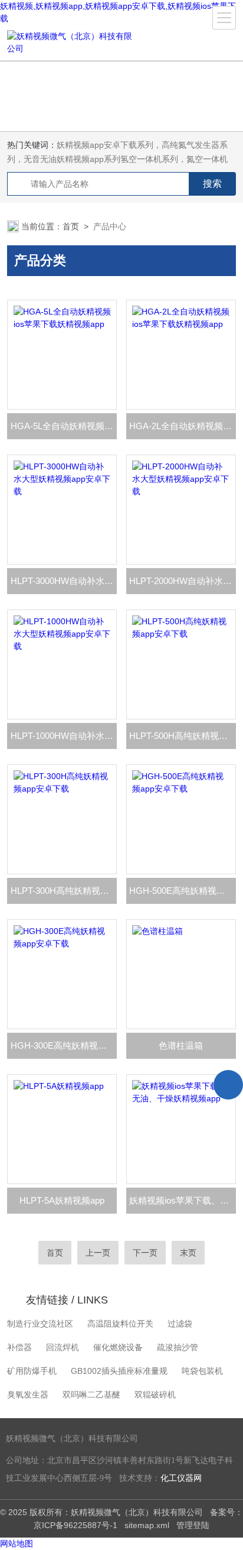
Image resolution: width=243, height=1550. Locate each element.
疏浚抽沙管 (177, 1347)
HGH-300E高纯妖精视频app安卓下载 (64, 1045)
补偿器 (19, 1347)
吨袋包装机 (202, 1371)
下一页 (145, 1252)
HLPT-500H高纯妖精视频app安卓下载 (182, 736)
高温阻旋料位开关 (120, 1323)
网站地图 (16, 1543)
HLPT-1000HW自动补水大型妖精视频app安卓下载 (64, 736)
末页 (188, 1252)
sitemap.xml (146, 1525)
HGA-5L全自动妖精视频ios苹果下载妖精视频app (64, 426)
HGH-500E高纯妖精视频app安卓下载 (182, 891)
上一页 (98, 1252)
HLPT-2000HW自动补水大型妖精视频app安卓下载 (182, 581)
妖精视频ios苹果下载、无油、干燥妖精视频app (182, 1200)
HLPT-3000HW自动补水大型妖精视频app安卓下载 (64, 581)
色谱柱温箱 (181, 1045)
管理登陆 (192, 1525)
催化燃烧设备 (118, 1347)
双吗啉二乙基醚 (91, 1394)
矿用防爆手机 (32, 1371)
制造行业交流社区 (40, 1323)
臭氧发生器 (27, 1394)
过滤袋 (180, 1323)
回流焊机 (62, 1347)
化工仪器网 (181, 1478)
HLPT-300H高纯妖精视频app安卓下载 (64, 891)
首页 (71, 226)
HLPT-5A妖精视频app (61, 1200)
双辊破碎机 (155, 1394)
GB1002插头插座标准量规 (119, 1371)
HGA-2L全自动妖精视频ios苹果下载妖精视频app (182, 426)
